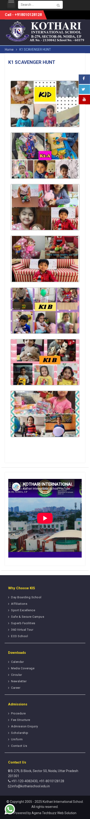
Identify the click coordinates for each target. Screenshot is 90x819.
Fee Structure (20, 720)
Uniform (17, 739)
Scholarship (19, 733)
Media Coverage (22, 668)
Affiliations (19, 603)
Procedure (18, 713)
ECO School (19, 636)
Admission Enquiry (24, 726)
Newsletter (19, 681)
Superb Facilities (23, 623)
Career (15, 687)
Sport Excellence (23, 610)
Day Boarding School (26, 597)
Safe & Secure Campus (27, 616)
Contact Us (19, 746)
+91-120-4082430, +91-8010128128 (37, 781)
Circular (16, 674)
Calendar (17, 662)
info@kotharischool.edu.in (30, 786)
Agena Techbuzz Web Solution (54, 813)
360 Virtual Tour (22, 629)
